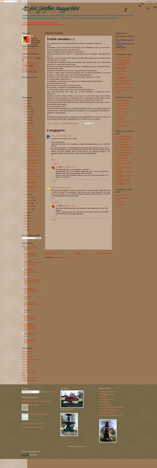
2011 (26, 100)
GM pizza (25, 367)
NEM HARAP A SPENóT (31, 333)
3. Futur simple (120, 202)
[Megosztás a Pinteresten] (92, 123)
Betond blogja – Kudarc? (31, 248)
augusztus (29, 197)
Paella (27, 128)
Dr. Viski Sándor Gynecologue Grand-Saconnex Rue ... (31, 63)
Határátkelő (27, 261)
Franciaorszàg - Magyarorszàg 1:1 (29, 324)
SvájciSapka (27, 296)
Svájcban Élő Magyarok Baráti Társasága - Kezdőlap (31, 341)
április (28, 117)
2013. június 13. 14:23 (63, 187)
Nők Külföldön (28, 288)
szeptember (29, 200)
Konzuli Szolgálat (104, 402)
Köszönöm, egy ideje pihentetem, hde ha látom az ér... (30, 70)
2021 (26, 229)
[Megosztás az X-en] (89, 123)
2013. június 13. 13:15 (65, 136)
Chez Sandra (28, 269)
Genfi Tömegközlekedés (106, 399)
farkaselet (27, 278)
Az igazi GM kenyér (28, 351)
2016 (26, 218)
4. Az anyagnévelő (121, 108)
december (29, 209)
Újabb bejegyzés (51, 253)
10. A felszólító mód (121, 160)
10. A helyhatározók (122, 125)
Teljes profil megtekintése (29, 49)
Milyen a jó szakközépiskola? (31, 169)
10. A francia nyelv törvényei (124, 87)
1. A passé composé (121, 195)
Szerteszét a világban (30, 246)
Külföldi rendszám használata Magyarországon (36, 401)
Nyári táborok (30, 147)
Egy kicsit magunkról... (32, 150)
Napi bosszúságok (31, 173)
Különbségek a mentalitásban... (31, 137)
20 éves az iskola (30, 166)
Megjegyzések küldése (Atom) (62, 257)
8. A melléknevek (121, 118)
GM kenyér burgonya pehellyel (31, 359)
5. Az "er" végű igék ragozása (125, 147)
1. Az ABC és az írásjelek (123, 57)
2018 (26, 224)
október (28, 203)
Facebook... (29, 131)
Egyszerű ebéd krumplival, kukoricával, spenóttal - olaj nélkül (32, 282)
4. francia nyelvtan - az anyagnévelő (32, 427)
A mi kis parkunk (31, 141)
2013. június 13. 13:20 (68, 167)
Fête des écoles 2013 (32, 191)
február (28, 111)
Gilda (57, 167)
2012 (26, 103)
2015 (26, 215)
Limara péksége (29, 253)
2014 (26, 212)
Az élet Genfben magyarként (50, 9)
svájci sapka (54, 136)
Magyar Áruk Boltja (105, 405)
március (28, 114)
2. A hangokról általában (123, 60)
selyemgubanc (28, 309)
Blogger (86, 446)
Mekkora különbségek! (32, 144)
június (28, 123)
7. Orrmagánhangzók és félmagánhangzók (123, 77)
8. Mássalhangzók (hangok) (124, 80)
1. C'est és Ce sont (121, 204)
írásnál (72, 54)
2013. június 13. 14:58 (68, 205)
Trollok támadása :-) (32, 153)
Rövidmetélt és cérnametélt (30, 377)
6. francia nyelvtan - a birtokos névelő (33, 423)
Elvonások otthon (31, 134)
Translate (54, 392)
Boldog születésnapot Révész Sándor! (32, 182)
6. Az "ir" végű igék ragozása (124, 150)
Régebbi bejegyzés (104, 253)
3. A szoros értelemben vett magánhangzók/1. (124, 63)
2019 (26, 227)
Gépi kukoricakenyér (28, 370)
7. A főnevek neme (121, 116)
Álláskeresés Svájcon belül (31, 304)
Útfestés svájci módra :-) (33, 163)
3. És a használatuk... (122, 142)
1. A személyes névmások (123, 136)
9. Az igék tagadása (121, 157)
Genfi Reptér (103, 397)
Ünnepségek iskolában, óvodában (32, 187)
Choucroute (25, 354)
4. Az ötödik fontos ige (122, 144)
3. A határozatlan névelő (123, 105)
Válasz (53, 159)
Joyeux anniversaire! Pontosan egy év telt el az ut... (31, 57)
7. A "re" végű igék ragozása (124, 152)
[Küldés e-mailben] (85, 123)
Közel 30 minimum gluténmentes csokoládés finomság (30, 272)
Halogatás (27, 310)
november (29, 206)
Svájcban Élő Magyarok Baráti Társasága (111, 407)
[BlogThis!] (87, 123)
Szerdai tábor (30, 179)
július (27, 194)
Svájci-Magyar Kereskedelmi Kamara (110, 415)
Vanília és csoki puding (29, 380)
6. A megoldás (120, 74)
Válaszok (56, 163)
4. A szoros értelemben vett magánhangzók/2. (124, 67)
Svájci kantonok (34, 405)
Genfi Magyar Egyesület (106, 394)
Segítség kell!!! (30, 125)
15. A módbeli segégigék (123, 180)
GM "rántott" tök (27, 356)
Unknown (54, 187)
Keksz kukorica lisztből (29, 372)
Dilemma (26, 298)
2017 (26, 221)
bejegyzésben (120, 49)
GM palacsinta (26, 364)
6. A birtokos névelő (121, 113)
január (28, 108)
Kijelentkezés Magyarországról (38, 414)
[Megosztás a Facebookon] (91, 123)
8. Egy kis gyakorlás (122, 155)
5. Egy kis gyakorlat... (122, 71)
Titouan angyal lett (29, 334)
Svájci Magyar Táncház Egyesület (109, 410)
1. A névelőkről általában (123, 100)
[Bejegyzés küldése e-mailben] (82, 123)
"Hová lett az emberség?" (33, 176)
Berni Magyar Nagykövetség (107, 391)
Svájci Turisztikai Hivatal (106, 412)
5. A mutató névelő (121, 111)
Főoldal (78, 253)
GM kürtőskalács (27, 362)
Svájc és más (28, 315)
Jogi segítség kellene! (32, 160)
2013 (26, 106)
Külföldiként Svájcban (30, 303)
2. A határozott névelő (122, 103)
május (28, 120)
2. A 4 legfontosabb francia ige (125, 139)
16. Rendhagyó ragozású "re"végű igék (123, 183)
